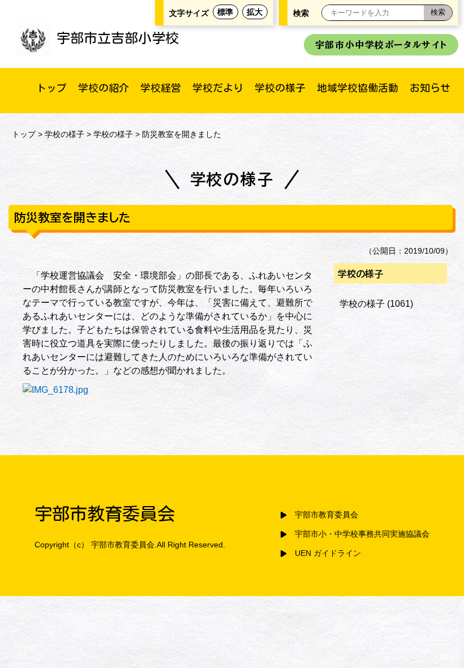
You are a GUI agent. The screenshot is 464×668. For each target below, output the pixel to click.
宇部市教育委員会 (326, 515)
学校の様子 (280, 88)
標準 (225, 11)
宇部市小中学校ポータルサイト (381, 44)
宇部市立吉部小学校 (118, 38)
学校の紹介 (103, 88)
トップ (51, 88)
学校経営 (160, 88)
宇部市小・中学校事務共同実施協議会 (362, 534)
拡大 (255, 11)
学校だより (217, 88)
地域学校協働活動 (357, 88)
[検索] (438, 12)
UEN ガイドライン (328, 553)
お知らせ (430, 88)
